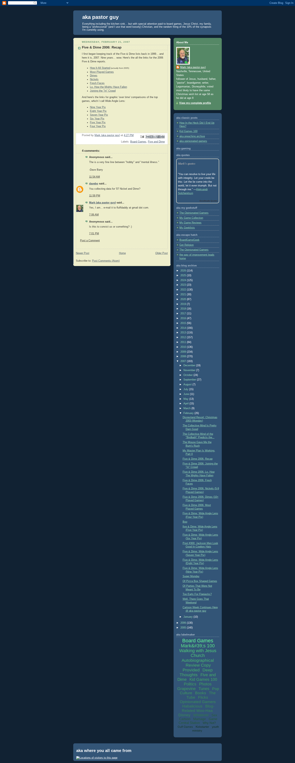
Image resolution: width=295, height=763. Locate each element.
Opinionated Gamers (198, 702)
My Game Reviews (190, 222)
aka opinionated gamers (193, 141)
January (188, 616)
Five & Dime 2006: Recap (198, 458)
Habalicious (192, 706)
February (188, 413)
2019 (183, 304)
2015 (183, 323)
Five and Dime (156, 141)
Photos (205, 684)
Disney (184, 715)
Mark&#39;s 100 (198, 645)
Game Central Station (198, 721)
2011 (183, 342)
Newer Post (82, 253)
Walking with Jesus (197, 650)
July (186, 389)
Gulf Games (185, 726)
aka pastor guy (100, 17)
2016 (183, 318)
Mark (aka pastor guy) (102, 202)
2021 (183, 294)
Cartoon (184, 719)
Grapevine (186, 688)
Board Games (138, 141)
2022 (183, 289)
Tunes (203, 688)
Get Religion (186, 245)
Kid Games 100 (188, 131)
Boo (185, 521)
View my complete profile (195, 103)
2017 (183, 313)
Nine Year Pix (98, 107)
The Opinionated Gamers (194, 212)
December (189, 365)
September (190, 379)
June (186, 394)
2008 (183, 356)
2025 (183, 275)
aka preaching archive (192, 136)
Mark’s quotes (186, 163)
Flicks (203, 697)
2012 (183, 337)
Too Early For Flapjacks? (197, 594)
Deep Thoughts (196, 672)
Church (198, 655)
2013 (183, 332)
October (188, 375)
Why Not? (209, 723)
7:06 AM (94, 214)
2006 (183, 622)
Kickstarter (202, 726)
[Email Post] (142, 136)
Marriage (199, 719)
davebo (93, 183)
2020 (183, 299)
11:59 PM (94, 195)
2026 (183, 270)
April (186, 403)
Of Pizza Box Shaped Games (200, 581)
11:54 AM (94, 176)
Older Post (161, 253)
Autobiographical (198, 660)
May (186, 399)
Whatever (201, 715)
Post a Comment (90, 240)
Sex (214, 715)
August (187, 384)
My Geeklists (187, 227)
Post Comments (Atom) (106, 260)
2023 (183, 284)
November (189, 370)
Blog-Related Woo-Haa (198, 708)
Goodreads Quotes (208, 201)
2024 (183, 280)
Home (122, 253)
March (187, 408)
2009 (183, 351)
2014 (183, 328)
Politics (190, 684)
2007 (183, 361)
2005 (183, 627)
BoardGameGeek (189, 240)
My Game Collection (191, 218)
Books (200, 693)
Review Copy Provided (197, 667)
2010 (183, 347)
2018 (183, 308)
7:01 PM (94, 233)
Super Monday (191, 576)
